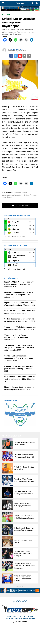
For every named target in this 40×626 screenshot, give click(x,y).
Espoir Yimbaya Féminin (17, 265)
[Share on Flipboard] (20, 56)
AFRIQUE (30, 616)
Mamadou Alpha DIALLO (17, 49)
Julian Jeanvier (7, 195)
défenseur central (20, 193)
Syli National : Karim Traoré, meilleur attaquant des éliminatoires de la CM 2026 (19, 347)
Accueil (9, 616)
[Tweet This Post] (16, 56)
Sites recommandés (21, 618)
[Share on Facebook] (11, 56)
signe (4, 197)
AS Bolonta (15, 252)
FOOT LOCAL (17, 616)
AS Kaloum (15, 233)
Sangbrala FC (16, 261)
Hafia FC (14, 225)
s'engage (32, 195)
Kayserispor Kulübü (21, 195)
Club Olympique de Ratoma (18, 256)
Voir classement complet (14, 236)
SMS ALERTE (10, 618)
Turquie (9, 197)
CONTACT (32, 618)
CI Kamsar (15, 229)
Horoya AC (15, 222)
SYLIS (24, 616)
